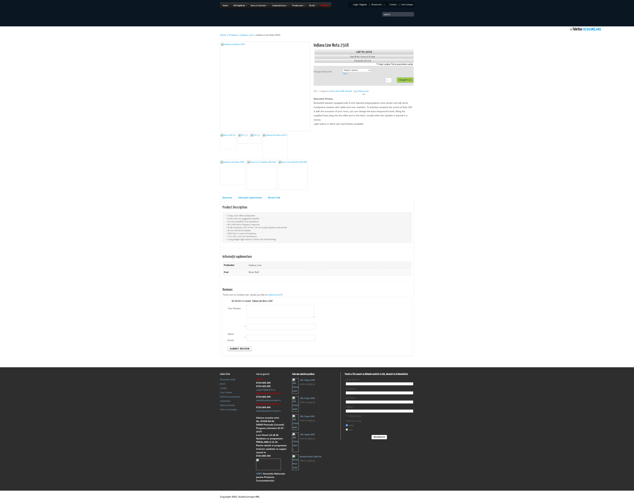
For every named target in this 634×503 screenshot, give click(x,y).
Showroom (376, 4)
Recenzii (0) (274, 198)
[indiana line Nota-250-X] (274, 145)
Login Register (360, 4)
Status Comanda (227, 405)
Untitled (349, 407)
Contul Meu (225, 401)
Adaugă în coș (405, 80)
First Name (350, 389)
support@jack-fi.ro (265, 389)
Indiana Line (246, 35)
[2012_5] (243, 138)
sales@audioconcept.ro (268, 400)
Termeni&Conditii (227, 379)
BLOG (222, 384)
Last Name (350, 398)
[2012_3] (255, 138)
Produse (233, 35)
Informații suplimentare (250, 198)
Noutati (348, 91)
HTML (351, 425)
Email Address (353, 380)
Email (230, 340)
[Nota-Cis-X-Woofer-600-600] (293, 174)
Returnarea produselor (230, 397)
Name (231, 334)
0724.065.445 (592, 29)
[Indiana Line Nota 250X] (265, 86)
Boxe (332, 91)
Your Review (234, 308)
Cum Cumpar (407, 4)
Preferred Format (353, 421)
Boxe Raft (340, 91)
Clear (345, 73)
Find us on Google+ (229, 410)
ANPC (259, 473)
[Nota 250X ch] (228, 141)
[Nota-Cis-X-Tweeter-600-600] (261, 175)
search (387, 14)
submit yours (274, 294)
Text (350, 430)
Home (223, 35)
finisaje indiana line (323, 71)
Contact (393, 4)
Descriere (227, 198)
